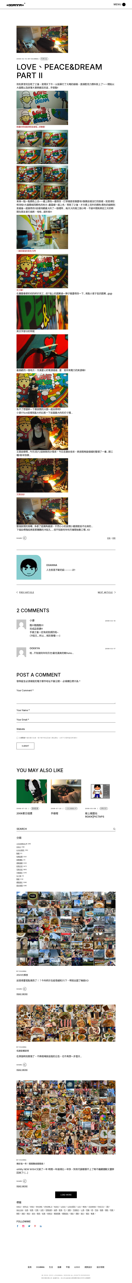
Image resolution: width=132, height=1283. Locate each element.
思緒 (87, 1210)
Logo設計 (20, 850)
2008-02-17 (110, 649)
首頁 (29, 1267)
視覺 (77, 1214)
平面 (68, 1267)
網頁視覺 (57, 1214)
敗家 (18, 879)
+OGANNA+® (71, 808)
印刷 (36, 1210)
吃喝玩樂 (19, 857)
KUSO (56, 1207)
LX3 (79, 1207)
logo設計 (72, 1207)
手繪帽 (54, 813)
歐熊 (38, 1214)
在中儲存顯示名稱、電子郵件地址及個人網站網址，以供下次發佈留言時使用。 (48, 738)
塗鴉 (108, 538)
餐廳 (92, 1214)
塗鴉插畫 (35, 808)
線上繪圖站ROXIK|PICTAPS (94, 815)
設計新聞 (19, 886)
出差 (26, 1210)
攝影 (106, 1210)
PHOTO (101, 1207)
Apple (25, 1207)
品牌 (55, 1210)
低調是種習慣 (22, 1050)
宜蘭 (69, 1210)
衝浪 (72, 1214)
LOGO (77, 1267)
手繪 (96, 1210)
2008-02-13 (110, 621)
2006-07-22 (21, 808)
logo (63, 1207)
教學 (18, 1214)
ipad (32, 1207)
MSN (84, 1207)
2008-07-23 (56, 808)
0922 (18, 847)
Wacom (19, 1210)
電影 (87, 1214)
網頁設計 (19, 882)
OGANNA (33, 59)
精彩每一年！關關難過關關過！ (30, 1163)
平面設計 (19, 873)
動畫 (18, 853)
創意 (31, 1210)
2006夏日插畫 (24, 813)
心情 (82, 1210)
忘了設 (18, 876)
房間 (114, 538)
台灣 (42, 1210)
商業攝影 (19, 860)
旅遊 (23, 1214)
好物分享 (104, 808)
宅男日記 (44, 59)
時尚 (28, 1214)
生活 (51, 1267)
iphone (39, 1207)
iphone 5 (48, 1207)
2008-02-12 (21, 59)
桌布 (33, 1214)
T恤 (107, 1207)
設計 (82, 1214)
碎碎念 (49, 1214)
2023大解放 (22, 975)
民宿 (43, 1214)
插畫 (101, 1210)
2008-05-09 (90, 808)
